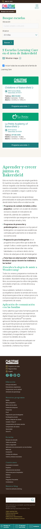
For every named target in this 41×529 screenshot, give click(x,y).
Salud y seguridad (11, 444)
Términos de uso (10, 515)
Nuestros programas (15, 398)
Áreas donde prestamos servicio (15, 518)
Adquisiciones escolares (13, 470)
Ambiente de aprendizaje (13, 392)
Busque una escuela (7, 11)
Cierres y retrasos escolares (14, 456)
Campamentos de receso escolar (15, 424)
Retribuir (8, 475)
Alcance (5, 31)
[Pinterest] (14, 375)
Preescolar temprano (12, 407)
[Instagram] (11, 375)
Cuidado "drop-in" (11, 422)
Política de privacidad (12, 513)
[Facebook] (7, 375)
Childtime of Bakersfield (18, 87)
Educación (10, 382)
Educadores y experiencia (13, 387)
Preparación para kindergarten (14, 414)
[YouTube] (18, 375)
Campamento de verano (13, 426)
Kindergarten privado (12, 417)
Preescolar (9, 410)
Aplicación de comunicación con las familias (19, 447)
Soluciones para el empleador (14, 472)
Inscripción (9, 452)
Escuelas (10, 437)
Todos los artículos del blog (14, 489)
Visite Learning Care (11, 511)
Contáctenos (9, 482)
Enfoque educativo (11, 384)
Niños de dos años (11, 405)
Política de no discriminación (14, 516)
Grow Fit (8, 431)
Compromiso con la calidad (14, 389)
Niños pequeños (10, 402)
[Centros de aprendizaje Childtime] (12, 362)
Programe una (19, 106)
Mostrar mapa (12, 58)
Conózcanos (11, 462)
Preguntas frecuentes (12, 479)
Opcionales (9, 429)
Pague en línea (12, 369)
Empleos (8, 467)
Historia (8, 477)
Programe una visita (14, 366)
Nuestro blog (12, 486)
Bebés (7, 400)
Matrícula (8, 449)
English (10, 371)
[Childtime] (7, 6)
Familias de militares (12, 454)
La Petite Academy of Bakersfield (16, 125)
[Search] (32, 500)
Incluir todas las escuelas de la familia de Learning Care (19, 68)
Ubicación (6, 22)
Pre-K (7, 412)
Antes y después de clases (13, 419)
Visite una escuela (11, 442)
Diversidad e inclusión (12, 465)
